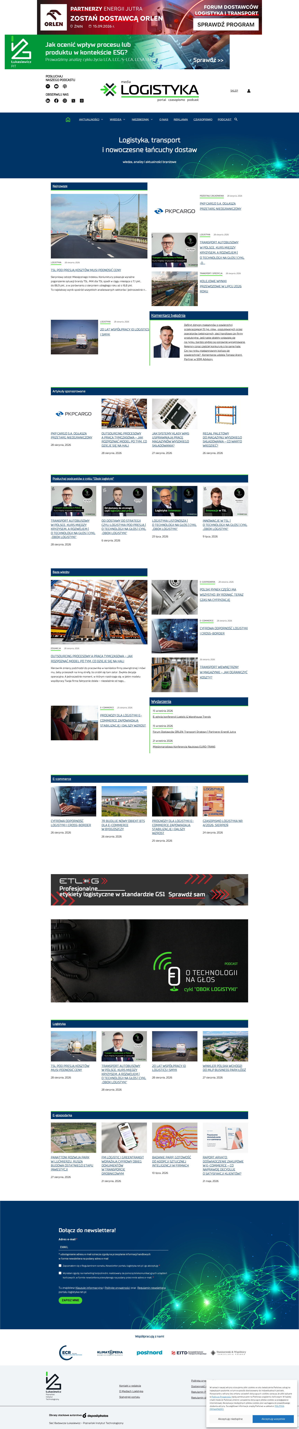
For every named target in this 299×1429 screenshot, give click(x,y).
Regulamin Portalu (202, 1392)
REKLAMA (181, 119)
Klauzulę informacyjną (89, 1288)
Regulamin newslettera (151, 1288)
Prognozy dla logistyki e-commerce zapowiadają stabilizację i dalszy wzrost (123, 720)
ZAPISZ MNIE (70, 1300)
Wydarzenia (161, 701)
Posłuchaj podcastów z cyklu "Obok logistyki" (83, 478)
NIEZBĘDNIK (140, 119)
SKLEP (234, 91)
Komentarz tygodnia (168, 315)
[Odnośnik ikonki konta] (248, 91)
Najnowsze (60, 186)
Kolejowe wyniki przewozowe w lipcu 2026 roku (221, 286)
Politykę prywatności (117, 1288)
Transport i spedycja (211, 273)
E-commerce (207, 621)
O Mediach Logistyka (131, 1391)
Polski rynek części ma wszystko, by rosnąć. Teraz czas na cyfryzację (221, 594)
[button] (102, 119)
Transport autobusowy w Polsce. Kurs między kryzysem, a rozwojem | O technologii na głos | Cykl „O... (222, 252)
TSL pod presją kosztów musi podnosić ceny (86, 270)
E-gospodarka (207, 582)
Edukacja (56, 648)
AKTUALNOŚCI (89, 119)
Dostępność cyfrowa (203, 1386)
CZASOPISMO (202, 119)
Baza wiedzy (61, 572)
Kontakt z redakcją (130, 1386)
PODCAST (225, 119)
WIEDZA (115, 119)
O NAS (163, 119)
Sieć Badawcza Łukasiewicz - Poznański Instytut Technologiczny (86, 1423)
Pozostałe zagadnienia (212, 196)
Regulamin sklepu (201, 1397)
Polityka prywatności (203, 1380)
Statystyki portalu (129, 1397)
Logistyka (56, 263)
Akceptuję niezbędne (230, 1419)
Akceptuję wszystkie (273, 1419)
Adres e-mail (67, 1239)
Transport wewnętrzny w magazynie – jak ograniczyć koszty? (223, 672)
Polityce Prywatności (221, 1397)
